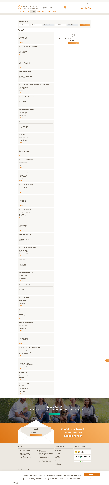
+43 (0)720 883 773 (25, 453)
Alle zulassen (91, 474)
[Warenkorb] (89, 7)
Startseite (19, 16)
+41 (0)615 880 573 (25, 456)
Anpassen (91, 478)
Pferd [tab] (28, 11)
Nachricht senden (42, 454)
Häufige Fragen (81, 3)
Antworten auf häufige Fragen (44, 457)
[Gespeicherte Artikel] (85, 7)
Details (21, 42)
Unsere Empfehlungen (25, 16)
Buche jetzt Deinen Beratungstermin (45, 461)
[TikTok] (78, 436)
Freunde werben (59, 456)
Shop (20, 3)
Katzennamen (58, 459)
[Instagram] (65, 436)
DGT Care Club (58, 454)
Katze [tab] (24, 11)
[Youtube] (81, 436)
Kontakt (89, 3)
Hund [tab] (20, 11)
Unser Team (58, 461)
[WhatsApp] (74, 436)
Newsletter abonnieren (36, 434)
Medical (24, 3)
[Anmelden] (81, 7)
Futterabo (58, 453)
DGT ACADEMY (58, 464)
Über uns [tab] (44, 11)
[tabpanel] (54, 14)
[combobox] (54, 7)
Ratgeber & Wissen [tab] (52, 11)
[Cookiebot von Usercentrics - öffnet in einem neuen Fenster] (15, 483)
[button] (22, 14)
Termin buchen (55, 414)
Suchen (85, 24)
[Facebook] (68, 436)
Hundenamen (58, 457)
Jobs (57, 463)
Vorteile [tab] (38, 11)
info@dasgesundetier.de (43, 451)
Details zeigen (25, 482)
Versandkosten (58, 450)
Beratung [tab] (33, 11)
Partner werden (59, 460)
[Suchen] (65, 7)
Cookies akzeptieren (73, 43)
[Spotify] (71, 436)
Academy (29, 3)
